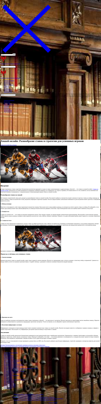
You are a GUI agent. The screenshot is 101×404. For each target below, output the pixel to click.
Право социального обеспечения (12, 369)
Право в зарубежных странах (11, 367)
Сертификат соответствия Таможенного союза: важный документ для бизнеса (34, 397)
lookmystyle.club (53, 402)
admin (2, 145)
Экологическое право (9, 385)
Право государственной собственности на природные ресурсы (21, 368)
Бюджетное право (8, 355)
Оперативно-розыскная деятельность (14, 365)
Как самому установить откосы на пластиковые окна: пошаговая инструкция (34, 400)
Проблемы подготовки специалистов (14, 371)
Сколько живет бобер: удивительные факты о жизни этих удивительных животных (40, 398)
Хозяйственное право (9, 384)
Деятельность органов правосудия (13, 359)
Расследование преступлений (12, 372)
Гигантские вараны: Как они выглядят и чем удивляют (28, 394)
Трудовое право (8, 376)
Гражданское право (9, 357)
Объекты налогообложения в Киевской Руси (29, 395)
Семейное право (8, 374)
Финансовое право (9, 381)
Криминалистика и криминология (13, 364)
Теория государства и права (11, 375)
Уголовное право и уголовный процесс (14, 379)
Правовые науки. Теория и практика (10, 63)
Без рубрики (13, 145)
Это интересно (8, 388)
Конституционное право (10, 362)
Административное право (11, 352)
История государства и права (11, 361)
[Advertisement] (50, 125)
